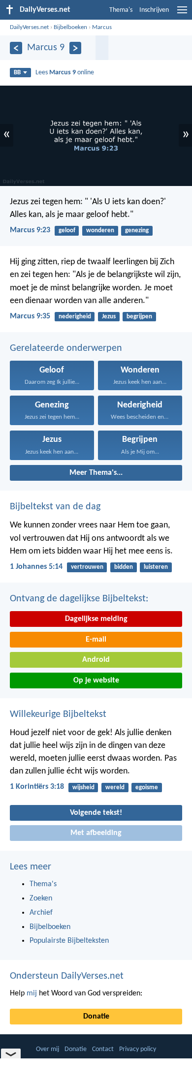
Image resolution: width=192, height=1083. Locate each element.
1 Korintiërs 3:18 (37, 787)
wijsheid (83, 787)
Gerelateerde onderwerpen (66, 348)
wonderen (100, 230)
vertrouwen (87, 567)
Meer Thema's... (96, 473)
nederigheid (75, 316)
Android (96, 660)
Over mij (47, 1049)
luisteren (156, 567)
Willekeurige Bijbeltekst (58, 714)
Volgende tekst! (96, 813)
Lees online (64, 72)
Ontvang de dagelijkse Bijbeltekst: (79, 599)
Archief (41, 913)
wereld (115, 787)
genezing (137, 230)
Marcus (102, 27)
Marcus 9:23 (30, 230)
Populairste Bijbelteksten (69, 941)
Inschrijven (154, 10)
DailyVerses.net (29, 27)
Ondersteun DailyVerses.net (67, 976)
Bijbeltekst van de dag (55, 507)
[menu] (182, 14)
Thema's (120, 10)
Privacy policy (137, 1049)
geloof (67, 230)
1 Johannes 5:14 (36, 567)
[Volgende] (75, 48)
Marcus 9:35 (30, 316)
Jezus (109, 316)
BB (17, 72)
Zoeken (41, 898)
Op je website (96, 680)
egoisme (146, 787)
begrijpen (139, 316)
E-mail (96, 640)
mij (32, 993)
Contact (103, 1049)
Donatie (96, 1017)
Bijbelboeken (70, 27)
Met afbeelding (96, 833)
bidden (123, 567)
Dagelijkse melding (96, 619)
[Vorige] (16, 48)
